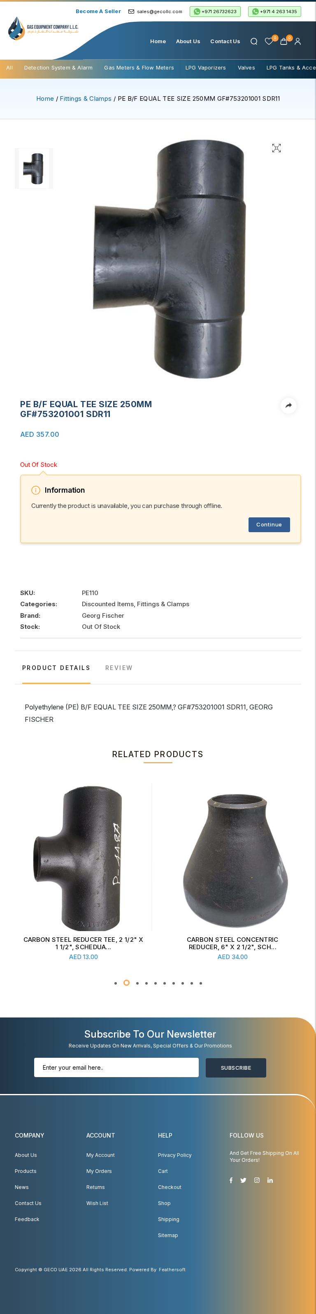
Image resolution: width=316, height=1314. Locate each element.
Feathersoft (172, 1269)
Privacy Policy (175, 1155)
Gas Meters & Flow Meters (139, 67)
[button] (115, 983)
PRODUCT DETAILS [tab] (56, 667)
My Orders (99, 1171)
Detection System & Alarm (58, 67)
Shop (164, 1203)
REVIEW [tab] (119, 667)
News (22, 1187)
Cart (163, 1171)
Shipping (168, 1219)
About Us (188, 41)
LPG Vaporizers (206, 67)
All (9, 67)
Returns (95, 1187)
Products (26, 1171)
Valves (246, 67)
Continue (269, 524)
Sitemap (168, 1235)
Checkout (169, 1187)
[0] (284, 41)
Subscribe (236, 1067)
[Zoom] (276, 147)
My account (100, 1155)
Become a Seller (98, 11)
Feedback (27, 1219)
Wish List (97, 1203)
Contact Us (225, 41)
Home (158, 41)
